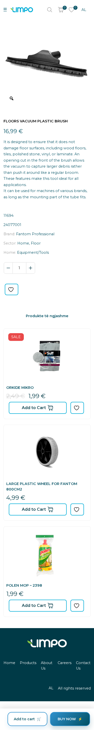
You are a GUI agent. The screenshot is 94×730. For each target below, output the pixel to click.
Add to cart (24, 719)
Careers (64, 663)
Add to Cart (34, 407)
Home (9, 663)
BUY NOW (67, 719)
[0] (61, 10)
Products (28, 663)
